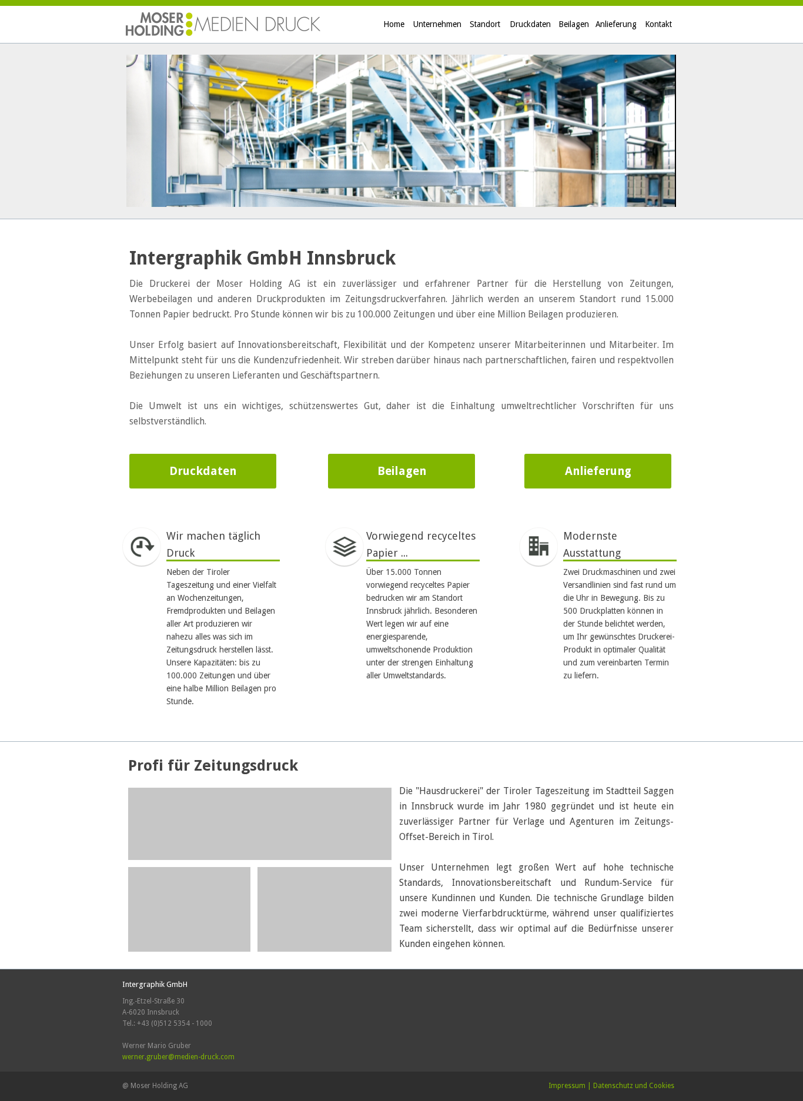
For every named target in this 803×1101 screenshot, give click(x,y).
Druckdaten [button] (202, 471)
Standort (485, 24)
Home (393, 24)
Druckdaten (530, 24)
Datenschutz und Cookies (633, 1086)
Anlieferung (616, 24)
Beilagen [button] (401, 471)
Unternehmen (437, 24)
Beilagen (573, 24)
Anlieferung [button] (598, 471)
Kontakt (658, 24)
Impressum (566, 1086)
